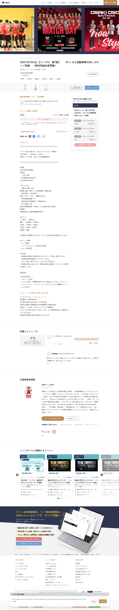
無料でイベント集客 (110, 2)
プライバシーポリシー (81, 566)
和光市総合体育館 (38, 607)
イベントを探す (19, 563)
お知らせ (77, 579)
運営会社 (77, 577)
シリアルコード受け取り (21, 579)
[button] (56, 498)
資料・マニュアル (50, 579)
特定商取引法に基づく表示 (82, 574)
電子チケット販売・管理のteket (22, 554)
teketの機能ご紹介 (50, 571)
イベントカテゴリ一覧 (21, 566)
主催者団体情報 (92, 74)
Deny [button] (94, 601)
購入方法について (64, 131)
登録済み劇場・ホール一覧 (52, 582)
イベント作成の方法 (50, 566)
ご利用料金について (50, 569)
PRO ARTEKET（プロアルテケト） (25, 577)
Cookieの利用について (81, 569)
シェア (54, 363)
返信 (48, 363)
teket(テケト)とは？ (50, 563)
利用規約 (77, 563)
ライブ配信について (50, 574)
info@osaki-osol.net (39, 297)
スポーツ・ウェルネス (26, 58)
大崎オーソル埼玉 (47, 385)
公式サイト (45, 432)
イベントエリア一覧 (20, 569)
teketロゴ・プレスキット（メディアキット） (57, 585)
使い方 (17, 571)
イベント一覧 (35, 554)
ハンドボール (38, 58)
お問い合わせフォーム (92, 424)
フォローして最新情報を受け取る (53, 418)
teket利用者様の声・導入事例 (53, 577)
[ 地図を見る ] (26, 75)
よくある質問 (18, 574)
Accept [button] (103, 601)
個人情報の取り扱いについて (83, 571)
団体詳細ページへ (72, 418)
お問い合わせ (79, 582)
